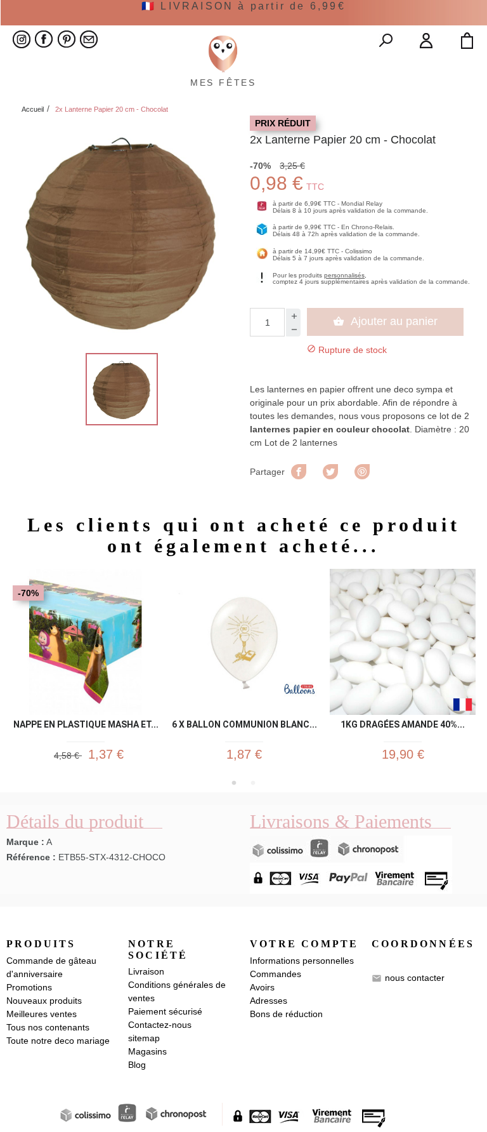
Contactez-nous (160, 1025)
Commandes (275, 974)
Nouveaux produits (44, 1000)
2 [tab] (253, 782)
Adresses (268, 1000)
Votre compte (304, 943)
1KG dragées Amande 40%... (403, 724)
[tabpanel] (85, 671)
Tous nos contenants (47, 1027)
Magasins (147, 1051)
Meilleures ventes (41, 1014)
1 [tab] (234, 782)
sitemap (144, 1038)
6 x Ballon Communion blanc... (244, 724)
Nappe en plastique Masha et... (86, 724)
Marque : (25, 842)
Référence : (31, 857)
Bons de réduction (286, 1014)
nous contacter (415, 978)
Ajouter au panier (385, 321)
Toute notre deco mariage (58, 1040)
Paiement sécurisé (165, 1011)
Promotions (29, 987)
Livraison (146, 971)
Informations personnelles (302, 961)
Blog (137, 1065)
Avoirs (262, 987)
